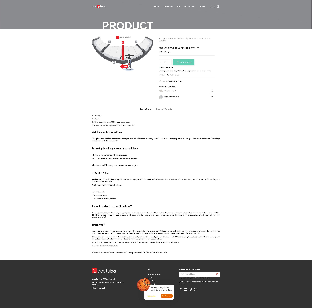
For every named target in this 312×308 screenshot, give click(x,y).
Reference (162, 81)
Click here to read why (192, 233)
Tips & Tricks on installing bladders (104, 198)
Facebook (180, 289)
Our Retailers (152, 281)
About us (150, 278)
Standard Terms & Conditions (113, 252)
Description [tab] (146, 109)
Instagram (195, 289)
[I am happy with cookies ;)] (167, 296)
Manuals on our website (100, 195)
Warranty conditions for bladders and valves (142, 252)
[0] (218, 6)
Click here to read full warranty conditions (106, 165)
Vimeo (190, 289)
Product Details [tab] (164, 109)
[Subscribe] (217, 274)
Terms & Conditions (154, 274)
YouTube (185, 289)
